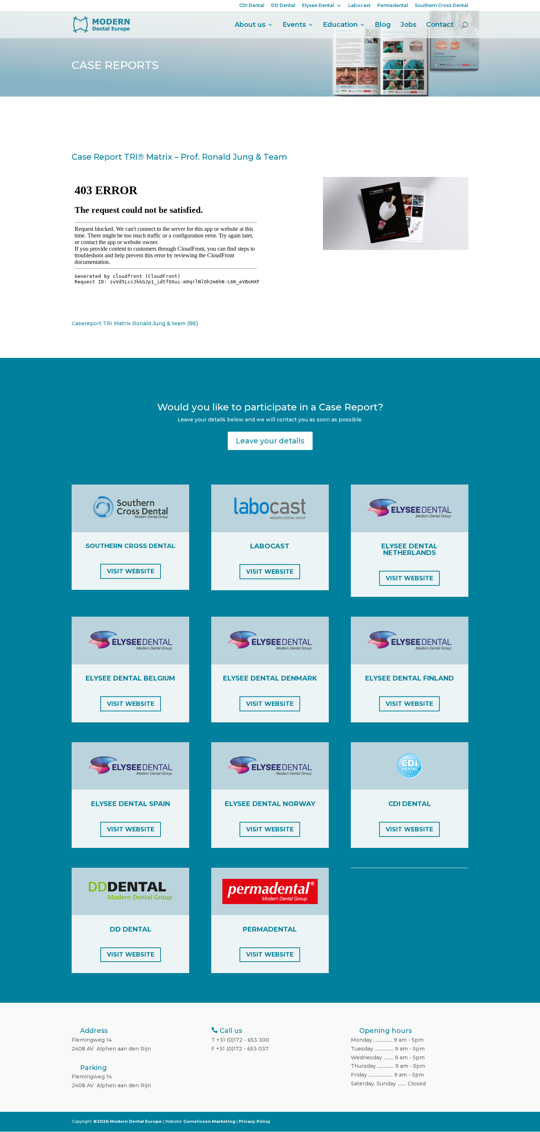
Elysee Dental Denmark (270, 678)
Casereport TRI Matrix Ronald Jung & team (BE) (135, 323)
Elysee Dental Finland (409, 678)
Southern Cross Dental (441, 5)
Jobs (408, 25)
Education (340, 25)
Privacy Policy (254, 1121)
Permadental (392, 5)
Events (294, 25)
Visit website (130, 571)
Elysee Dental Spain (130, 804)
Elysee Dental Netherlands (409, 549)
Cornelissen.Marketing (208, 1121)
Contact (440, 25)
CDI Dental (251, 5)
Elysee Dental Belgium (130, 678)
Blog (383, 25)
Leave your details (270, 440)
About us (250, 25)
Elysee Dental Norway (270, 804)
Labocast (359, 5)
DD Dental (283, 5)
